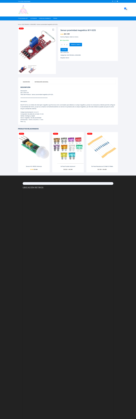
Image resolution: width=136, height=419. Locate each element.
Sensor (67, 57)
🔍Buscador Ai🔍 (23, 18)
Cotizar (64, 49)
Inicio (19, 24)
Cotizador (33, 18)
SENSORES (33, 24)
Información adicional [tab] (41, 82)
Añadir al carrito (75, 44)
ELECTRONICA (25, 24)
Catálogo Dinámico (45, 18)
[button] (53, 29)
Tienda (55, 18)
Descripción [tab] (26, 82)
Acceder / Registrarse (24, 1)
